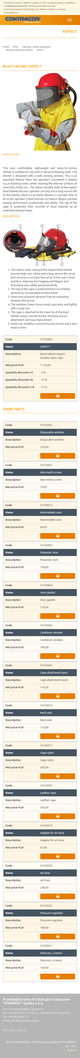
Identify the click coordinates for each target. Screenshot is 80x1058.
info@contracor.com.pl (25, 1020)
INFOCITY (72, 1050)
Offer (15, 47)
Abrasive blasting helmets (19, 50)
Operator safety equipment (36, 47)
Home (6, 47)
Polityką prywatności (17, 6)
